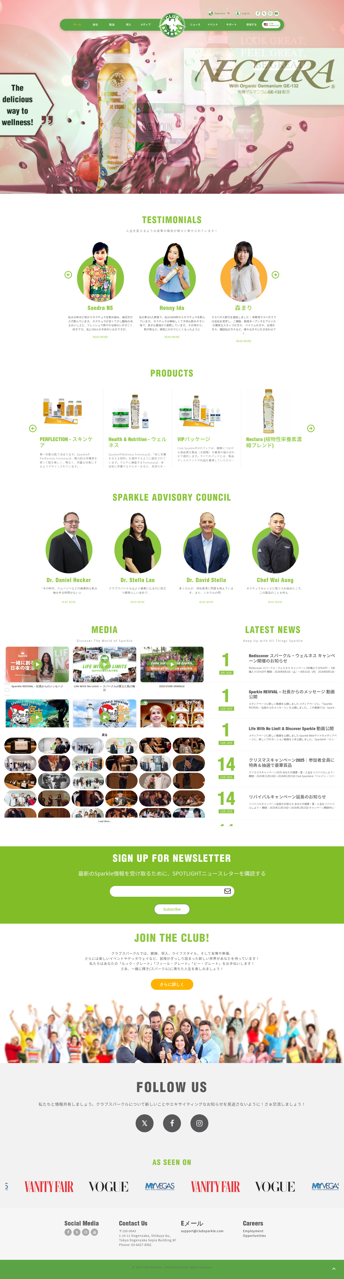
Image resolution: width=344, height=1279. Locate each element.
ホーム (77, 24)
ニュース (195, 24)
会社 (95, 24)
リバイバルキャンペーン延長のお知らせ (287, 797)
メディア (145, 24)
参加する (251, 24)
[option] (69, 561)
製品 (111, 24)
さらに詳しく (172, 984)
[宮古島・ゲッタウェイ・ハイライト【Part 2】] (37, 717)
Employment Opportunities (254, 1233)
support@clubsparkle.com (202, 1231)
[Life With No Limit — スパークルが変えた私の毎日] (104, 664)
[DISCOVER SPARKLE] (172, 664)
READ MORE (100, 337)
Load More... (104, 821)
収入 (128, 24)
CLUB (274, 25)
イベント (212, 24)
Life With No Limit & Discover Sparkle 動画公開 (291, 729)
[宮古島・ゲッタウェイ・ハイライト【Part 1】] (104, 717)
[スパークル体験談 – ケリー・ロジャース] (172, 717)
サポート (231, 24)
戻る (105, 735)
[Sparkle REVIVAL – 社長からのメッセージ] (37, 664)
